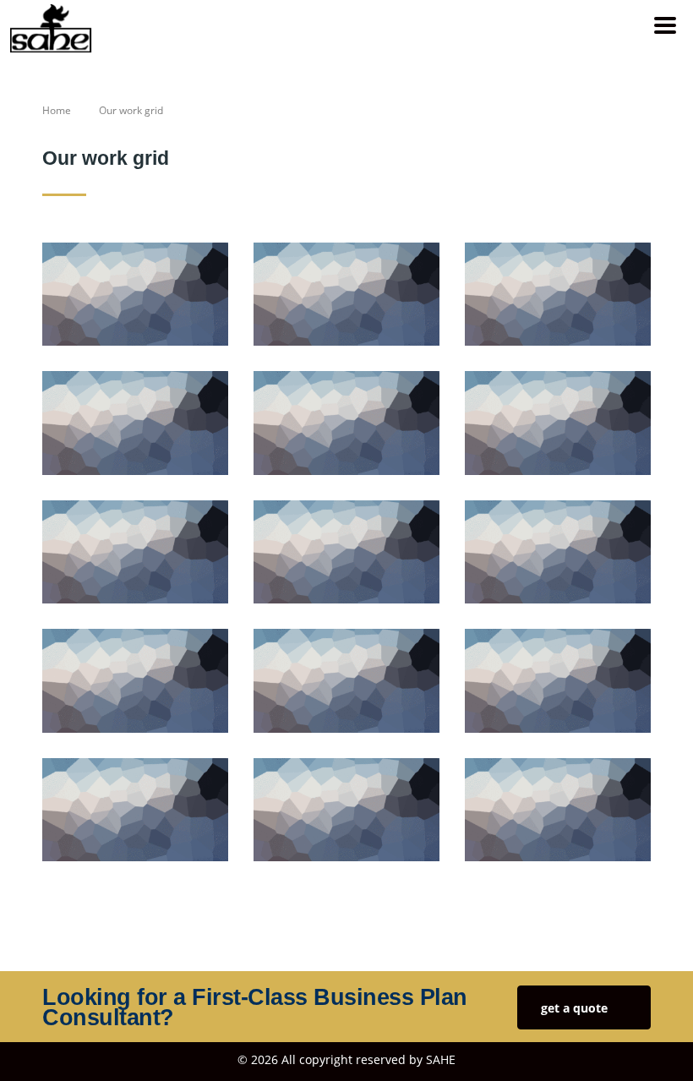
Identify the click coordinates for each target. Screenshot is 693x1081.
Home (56, 110)
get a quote (574, 1008)
